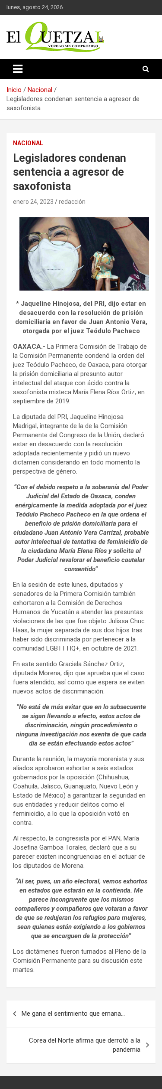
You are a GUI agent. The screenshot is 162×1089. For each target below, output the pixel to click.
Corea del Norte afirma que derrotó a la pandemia (84, 1045)
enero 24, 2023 (33, 201)
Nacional (28, 143)
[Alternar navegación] (17, 69)
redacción (72, 201)
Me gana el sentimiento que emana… (73, 1013)
